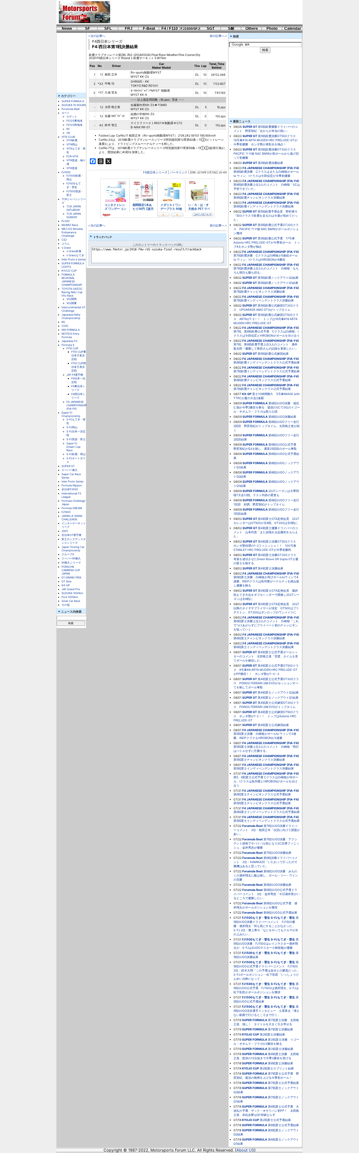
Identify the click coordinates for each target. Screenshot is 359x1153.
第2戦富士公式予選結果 (275, 1120)
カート (66, 113)
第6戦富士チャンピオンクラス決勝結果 (259, 638)
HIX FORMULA (71, 329)
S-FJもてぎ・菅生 (283, 917)
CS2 (64, 239)
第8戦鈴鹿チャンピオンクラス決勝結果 (259, 197)
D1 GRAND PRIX (71, 577)
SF (87, 28)
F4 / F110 (169, 28)
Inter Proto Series (73, 481)
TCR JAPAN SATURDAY (73, 208)
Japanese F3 (69, 341)
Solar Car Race (71, 601)
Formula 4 (68, 345)
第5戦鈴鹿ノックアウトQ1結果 (278, 283)
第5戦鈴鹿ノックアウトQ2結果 (278, 277)
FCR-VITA (72, 156)
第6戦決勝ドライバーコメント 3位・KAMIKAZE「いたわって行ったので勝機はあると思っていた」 (265, 862)
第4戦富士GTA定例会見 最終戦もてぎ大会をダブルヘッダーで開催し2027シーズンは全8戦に (266, 595)
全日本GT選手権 (71, 535)
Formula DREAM (72, 508)
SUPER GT (68, 466)
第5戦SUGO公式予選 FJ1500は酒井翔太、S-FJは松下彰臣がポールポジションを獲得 (266, 988)
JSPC (65, 531)
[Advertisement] (203, 12)
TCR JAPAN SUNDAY (73, 215)
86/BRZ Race (70, 225)
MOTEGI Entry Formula (70, 335)
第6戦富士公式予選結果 (283, 1125)
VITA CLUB (68, 137)
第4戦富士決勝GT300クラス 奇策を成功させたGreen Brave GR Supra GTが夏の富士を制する (266, 559)
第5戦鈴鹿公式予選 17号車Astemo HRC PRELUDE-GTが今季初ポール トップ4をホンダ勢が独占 (266, 242)
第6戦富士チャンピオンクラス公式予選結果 (262, 794)
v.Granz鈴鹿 (73, 251)
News (67, 28)
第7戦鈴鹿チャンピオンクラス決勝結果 (259, 291)
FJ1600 (66, 512)
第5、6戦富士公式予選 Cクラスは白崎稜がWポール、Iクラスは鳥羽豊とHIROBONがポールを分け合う (265, 781)
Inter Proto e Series (74, 259)
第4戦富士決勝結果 (270, 568)
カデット (71, 116)
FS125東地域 (74, 120)
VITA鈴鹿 (71, 140)
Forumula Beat (71, 109)
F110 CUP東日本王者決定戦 (78, 355)
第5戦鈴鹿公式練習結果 (273, 353)
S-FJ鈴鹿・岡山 (75, 454)
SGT (211, 28)
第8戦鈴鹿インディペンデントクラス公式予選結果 (266, 362)
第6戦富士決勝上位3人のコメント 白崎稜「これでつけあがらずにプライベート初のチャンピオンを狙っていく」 (266, 625)
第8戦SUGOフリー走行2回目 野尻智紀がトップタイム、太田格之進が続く (266, 426)
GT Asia (66, 581)
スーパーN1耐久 (71, 558)
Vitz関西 (71, 299)
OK (68, 133)
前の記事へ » (218, 36)
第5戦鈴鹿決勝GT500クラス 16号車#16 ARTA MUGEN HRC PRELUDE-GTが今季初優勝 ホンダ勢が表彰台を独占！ (266, 140)
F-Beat (149, 28)
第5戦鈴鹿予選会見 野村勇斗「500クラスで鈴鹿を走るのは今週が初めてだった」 (265, 216)
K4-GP (66, 585)
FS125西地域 (74, 125)
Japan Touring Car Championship (73, 548)
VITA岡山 (71, 144)
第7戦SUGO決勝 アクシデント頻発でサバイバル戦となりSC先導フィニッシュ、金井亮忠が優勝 (266, 843)
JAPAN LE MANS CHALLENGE (72, 517)
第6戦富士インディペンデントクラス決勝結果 (263, 647)
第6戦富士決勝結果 (280, 1063)
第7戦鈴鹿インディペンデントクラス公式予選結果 (266, 371)
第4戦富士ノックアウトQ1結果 (278, 697)
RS (63, 322)
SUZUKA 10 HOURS (74, 105)
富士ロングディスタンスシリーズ (74, 540)
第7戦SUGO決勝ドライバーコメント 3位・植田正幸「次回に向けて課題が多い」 (266, 830)
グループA (68, 554)
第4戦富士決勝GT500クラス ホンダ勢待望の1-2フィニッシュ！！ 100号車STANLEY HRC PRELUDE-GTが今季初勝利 (266, 546)
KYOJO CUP (69, 270)
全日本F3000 (70, 489)
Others (251, 28)
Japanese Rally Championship (71, 316)
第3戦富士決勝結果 (280, 1049)
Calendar (292, 28)
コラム (66, 243)
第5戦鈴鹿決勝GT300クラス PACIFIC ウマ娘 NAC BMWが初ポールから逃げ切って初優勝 (266, 154)
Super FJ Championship (71, 414)
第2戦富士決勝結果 (272, 1034)
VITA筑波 (71, 168)
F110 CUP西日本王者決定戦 (78, 367)
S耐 (231, 28)
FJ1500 (66, 172)
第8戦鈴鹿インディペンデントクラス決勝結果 (263, 206)
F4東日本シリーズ (78, 388)
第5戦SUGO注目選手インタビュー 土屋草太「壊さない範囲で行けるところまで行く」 (266, 1011)
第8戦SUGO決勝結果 (282, 416)
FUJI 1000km (70, 597)
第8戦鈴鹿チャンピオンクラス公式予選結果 (262, 380)
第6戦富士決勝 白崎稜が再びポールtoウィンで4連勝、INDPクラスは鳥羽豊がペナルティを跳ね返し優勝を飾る (266, 581)
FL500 (66, 221)
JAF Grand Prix (71, 589)
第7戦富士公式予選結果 (283, 1083)
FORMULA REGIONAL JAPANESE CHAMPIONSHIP (72, 280)
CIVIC (65, 326)
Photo (272, 28)
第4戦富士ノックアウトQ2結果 (278, 692)
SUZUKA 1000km (72, 593)
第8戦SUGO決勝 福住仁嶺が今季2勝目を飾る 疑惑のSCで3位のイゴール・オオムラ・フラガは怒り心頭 (266, 407)
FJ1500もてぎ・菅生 (73, 185)
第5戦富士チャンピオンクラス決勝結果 (259, 759)
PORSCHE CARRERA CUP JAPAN (71, 570)
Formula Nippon (72, 485)
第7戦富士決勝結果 (280, 1029)
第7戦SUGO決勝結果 (277, 852)
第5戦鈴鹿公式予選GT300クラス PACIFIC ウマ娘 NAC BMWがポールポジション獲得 (266, 229)
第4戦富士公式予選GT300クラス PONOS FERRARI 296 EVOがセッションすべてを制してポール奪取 (266, 683)
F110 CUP (72, 348)
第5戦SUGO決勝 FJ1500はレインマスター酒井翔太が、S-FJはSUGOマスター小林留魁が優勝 (266, 944)
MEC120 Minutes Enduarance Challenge (72, 232)
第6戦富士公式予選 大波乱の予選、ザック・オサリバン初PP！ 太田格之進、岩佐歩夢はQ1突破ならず (266, 1111)
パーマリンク (178, 172)
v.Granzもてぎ (75, 255)
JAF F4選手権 (74, 374)
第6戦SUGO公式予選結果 (280, 912)
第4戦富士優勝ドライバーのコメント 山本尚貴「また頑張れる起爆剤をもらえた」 (265, 532)
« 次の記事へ (96, 36)
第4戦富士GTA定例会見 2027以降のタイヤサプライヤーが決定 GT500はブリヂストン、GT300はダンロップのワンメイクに (266, 608)
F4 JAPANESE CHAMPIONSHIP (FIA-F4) (76, 405)
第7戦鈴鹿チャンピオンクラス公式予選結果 (262, 389)
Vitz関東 (71, 303)
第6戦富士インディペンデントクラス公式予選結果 (266, 812)
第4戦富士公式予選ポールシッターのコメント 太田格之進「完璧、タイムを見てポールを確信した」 (265, 656)
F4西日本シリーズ (78, 395)
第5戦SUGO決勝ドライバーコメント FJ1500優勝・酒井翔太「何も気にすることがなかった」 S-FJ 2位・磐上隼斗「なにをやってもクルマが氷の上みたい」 (266, 926)
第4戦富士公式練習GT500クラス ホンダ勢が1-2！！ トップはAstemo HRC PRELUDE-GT (266, 716)
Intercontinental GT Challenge (73, 309)
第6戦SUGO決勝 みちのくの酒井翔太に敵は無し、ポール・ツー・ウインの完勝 (265, 875)
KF (68, 129)
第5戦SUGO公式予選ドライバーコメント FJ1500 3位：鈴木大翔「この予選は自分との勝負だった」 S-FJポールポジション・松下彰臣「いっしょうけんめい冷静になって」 (268, 970)
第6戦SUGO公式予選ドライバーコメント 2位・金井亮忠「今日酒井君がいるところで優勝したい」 (266, 894)
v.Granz (66, 247)
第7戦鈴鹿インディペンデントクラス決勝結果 (263, 300)
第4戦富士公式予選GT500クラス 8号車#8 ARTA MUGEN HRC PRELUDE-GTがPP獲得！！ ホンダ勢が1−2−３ (266, 670)
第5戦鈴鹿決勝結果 (270, 163)
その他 (66, 605)
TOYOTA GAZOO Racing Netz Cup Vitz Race (72, 292)
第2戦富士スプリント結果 (277, 1068)
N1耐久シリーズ (71, 562)
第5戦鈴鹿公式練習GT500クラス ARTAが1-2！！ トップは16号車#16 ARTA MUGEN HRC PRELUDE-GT (265, 319)
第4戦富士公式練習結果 (273, 725)
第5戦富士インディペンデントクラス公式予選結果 (266, 820)
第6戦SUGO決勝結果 (277, 884)
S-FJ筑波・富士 (75, 439)
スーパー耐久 (70, 470)
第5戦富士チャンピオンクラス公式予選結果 (262, 803)
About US (245, 1150)
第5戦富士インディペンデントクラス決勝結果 (263, 768)
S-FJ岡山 (71, 427)
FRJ (128, 28)
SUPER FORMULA (73, 101)
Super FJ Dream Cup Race (73, 447)
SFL (108, 28)
